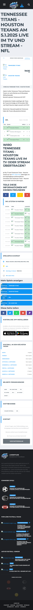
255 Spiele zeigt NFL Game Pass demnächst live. (22, 560)
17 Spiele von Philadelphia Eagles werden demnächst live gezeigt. (23, 527)
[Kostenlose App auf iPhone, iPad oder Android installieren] (22, 6)
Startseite (6, 605)
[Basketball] (8, 582)
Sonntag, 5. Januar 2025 (27, 59)
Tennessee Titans (14, 65)
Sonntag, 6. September (8, 374)
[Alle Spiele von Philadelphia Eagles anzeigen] (8, 523)
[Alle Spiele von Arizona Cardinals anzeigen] (8, 532)
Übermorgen (5, 358)
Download (26, 605)
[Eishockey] (24, 582)
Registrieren (19, 605)
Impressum (23, 606)
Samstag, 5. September (8, 371)
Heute (4, 352)
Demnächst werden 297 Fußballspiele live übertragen (20, 489)
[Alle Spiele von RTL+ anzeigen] (4, 570)
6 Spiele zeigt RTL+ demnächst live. (20, 571)
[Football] (8, 588)
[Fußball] (24, 588)
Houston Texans (14, 75)
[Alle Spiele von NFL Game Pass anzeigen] (7, 558)
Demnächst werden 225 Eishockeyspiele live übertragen (20, 498)
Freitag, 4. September (8, 368)
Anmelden (12, 605)
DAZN (5, 389)
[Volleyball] (16, 594)
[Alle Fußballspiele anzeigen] (5, 489)
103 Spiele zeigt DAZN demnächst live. (20, 566)
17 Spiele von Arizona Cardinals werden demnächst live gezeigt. (23, 535)
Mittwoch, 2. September (8, 361)
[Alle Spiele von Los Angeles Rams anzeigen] (8, 539)
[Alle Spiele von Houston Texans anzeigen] (5, 77)
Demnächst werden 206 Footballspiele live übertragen (20, 506)
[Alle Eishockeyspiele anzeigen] (5, 498)
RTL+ (13, 392)
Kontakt (17, 606)
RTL (21, 389)
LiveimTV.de (16, 603)
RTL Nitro (6, 392)
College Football (8, 410)
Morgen (4, 355)
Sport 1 (6, 395)
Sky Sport (19, 392)
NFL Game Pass (16, 174)
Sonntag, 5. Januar (11, 271)
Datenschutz (10, 606)
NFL (4, 58)
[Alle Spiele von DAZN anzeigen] (5, 564)
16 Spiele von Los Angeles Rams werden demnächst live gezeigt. (24, 543)
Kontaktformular (16, 441)
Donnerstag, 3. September (9, 365)
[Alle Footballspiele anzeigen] (5, 507)
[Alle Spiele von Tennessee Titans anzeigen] (5, 67)
